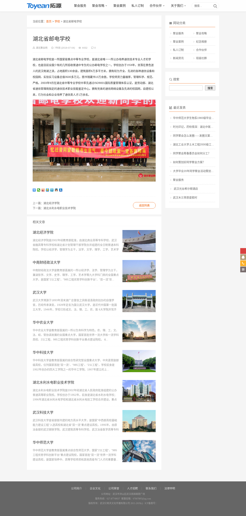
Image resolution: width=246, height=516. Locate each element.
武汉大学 (40, 292)
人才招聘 (132, 488)
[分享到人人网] (60, 190)
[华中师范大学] (139, 461)
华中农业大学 (43, 322)
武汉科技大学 (43, 412)
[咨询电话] (243, 263)
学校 (57, 21)
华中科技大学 (43, 352)
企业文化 (95, 488)
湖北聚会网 (41, 48)
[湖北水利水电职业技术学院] (139, 401)
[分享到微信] (38, 190)
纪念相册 (201, 41)
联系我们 (151, 488)
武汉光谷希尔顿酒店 (185, 188)
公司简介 (76, 488)
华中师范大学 (43, 442)
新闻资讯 (178, 58)
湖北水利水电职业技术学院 (59, 208)
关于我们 (177, 5)
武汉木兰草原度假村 (185, 197)
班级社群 (201, 58)
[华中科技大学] (139, 371)
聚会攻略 (98, 5)
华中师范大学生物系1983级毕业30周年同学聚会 (202, 117)
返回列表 (144, 205)
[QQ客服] (243, 257)
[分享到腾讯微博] (52, 190)
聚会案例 (119, 5)
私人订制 (137, 5)
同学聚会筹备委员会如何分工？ (192, 153)
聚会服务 (80, 5)
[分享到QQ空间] (47, 190)
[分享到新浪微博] (43, 190)
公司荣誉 (113, 488)
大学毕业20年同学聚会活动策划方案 (194, 171)
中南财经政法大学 (46, 262)
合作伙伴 (156, 5)
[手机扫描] (243, 269)
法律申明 (169, 488)
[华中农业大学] (139, 341)
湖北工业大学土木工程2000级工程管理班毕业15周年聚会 (207, 144)
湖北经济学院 (51, 203)
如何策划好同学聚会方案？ (189, 162)
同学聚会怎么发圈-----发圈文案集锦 (194, 135)
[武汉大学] (139, 311)
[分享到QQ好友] (56, 190)
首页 (49, 21)
